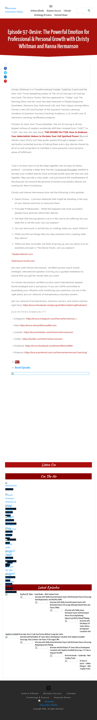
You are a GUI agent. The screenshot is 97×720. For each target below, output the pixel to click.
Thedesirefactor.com (22, 254)
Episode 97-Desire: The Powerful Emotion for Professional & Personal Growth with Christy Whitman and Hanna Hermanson (48, 39)
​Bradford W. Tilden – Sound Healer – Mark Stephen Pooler (39, 594)
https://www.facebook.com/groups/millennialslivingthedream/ (55, 305)
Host (17, 362)
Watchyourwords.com (23, 260)
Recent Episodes (22, 367)
